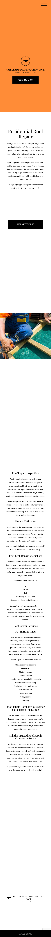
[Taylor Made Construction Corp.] (25, 60)
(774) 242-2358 (25, 80)
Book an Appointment (25, 224)
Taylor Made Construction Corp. (29, 898)
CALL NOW (25, 933)
